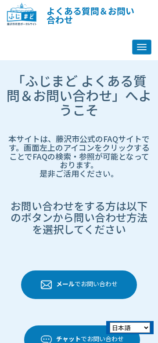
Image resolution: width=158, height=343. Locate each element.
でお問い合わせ (87, 283)
